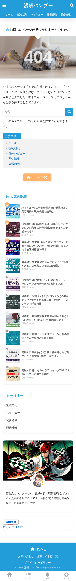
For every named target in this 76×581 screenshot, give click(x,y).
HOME (40, 549)
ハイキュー (37, 14)
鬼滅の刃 (22, 14)
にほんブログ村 (13, 527)
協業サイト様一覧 (47, 556)
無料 (47, 578)
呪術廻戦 (52, 14)
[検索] (69, 112)
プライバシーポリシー (37, 562)
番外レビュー (16, 153)
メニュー (28, 578)
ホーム (9, 14)
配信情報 (66, 14)
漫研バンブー (38, 5)
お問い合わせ (26, 556)
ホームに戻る (39, 177)
